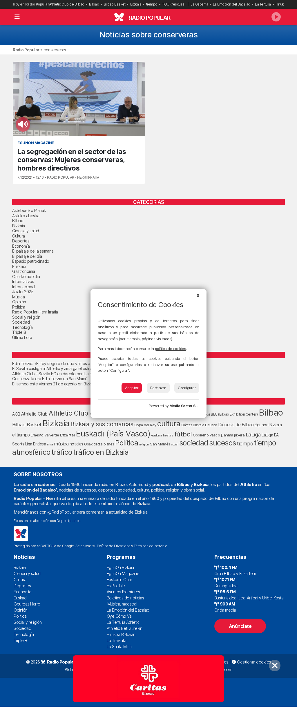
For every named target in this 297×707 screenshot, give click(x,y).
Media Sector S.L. (184, 406)
